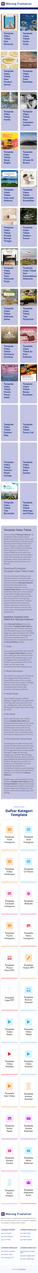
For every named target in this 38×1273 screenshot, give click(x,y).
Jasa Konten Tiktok (6, 1254)
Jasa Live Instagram (7, 1236)
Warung (20, 1269)
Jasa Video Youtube (26, 1239)
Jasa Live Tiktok (5, 1239)
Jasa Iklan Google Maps (27, 1259)
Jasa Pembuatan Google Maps (27, 1252)
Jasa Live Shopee (6, 1233)
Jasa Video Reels (25, 1236)
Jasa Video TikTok (25, 1233)
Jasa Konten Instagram (8, 1251)
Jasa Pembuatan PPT (7, 1257)
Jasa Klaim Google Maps (27, 1255)
